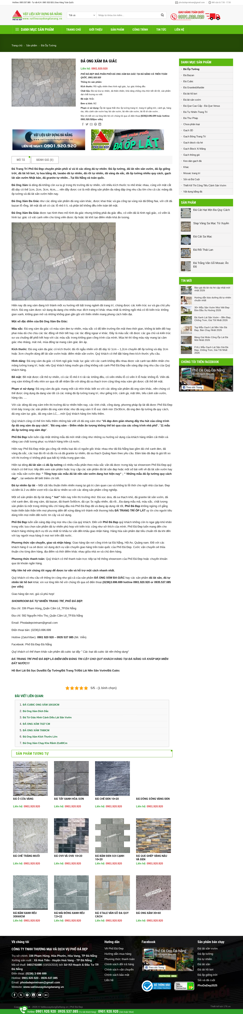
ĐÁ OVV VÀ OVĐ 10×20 (68, 855)
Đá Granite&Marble (193, 87)
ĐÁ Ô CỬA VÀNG (23, 798)
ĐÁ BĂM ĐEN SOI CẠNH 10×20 (109, 857)
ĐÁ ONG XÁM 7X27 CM (36, 723)
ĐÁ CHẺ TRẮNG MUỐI (26, 855)
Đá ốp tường (205, 953)
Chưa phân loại (191, 124)
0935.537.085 (49, 978)
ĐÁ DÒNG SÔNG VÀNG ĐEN (153, 798)
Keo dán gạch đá (192, 161)
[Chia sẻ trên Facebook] (82, 124)
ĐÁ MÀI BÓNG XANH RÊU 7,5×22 (69, 914)
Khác (186, 167)
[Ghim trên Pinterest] (95, 124)
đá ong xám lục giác (24, 413)
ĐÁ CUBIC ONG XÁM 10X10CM (41, 704)
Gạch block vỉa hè (193, 142)
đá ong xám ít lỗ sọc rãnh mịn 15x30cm (100, 409)
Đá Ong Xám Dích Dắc (35, 711)
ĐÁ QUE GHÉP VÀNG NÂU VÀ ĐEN (151, 857)
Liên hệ (179, 29)
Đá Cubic (188, 81)
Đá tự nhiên (205, 959)
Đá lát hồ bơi (190, 93)
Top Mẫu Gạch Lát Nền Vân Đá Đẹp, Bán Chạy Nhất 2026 (210, 328)
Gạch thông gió (191, 154)
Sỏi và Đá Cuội (191, 179)
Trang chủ (73, 29)
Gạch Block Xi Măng (194, 148)
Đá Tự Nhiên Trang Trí (195, 112)
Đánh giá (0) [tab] (44, 159)
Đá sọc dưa (104, 497)
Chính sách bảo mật (116, 974)
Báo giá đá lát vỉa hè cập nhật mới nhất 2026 (212, 289)
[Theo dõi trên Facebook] (15, 995)
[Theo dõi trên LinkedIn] (33, 995)
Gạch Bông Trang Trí (194, 136)
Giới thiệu (95, 29)
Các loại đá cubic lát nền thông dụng (105, 651)
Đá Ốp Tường (48, 45)
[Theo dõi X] (21, 995)
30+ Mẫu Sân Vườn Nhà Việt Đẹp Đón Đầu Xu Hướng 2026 (211, 309)
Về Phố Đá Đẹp (113, 948)
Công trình (140, 29)
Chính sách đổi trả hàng (119, 964)
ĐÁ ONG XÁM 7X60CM (36, 730)
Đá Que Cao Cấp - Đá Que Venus (201, 105)
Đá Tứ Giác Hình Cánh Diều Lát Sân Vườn (47, 717)
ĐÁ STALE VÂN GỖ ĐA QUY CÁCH (112, 914)
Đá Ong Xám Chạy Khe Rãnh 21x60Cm (45, 743)
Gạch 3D (188, 130)
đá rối (75, 349)
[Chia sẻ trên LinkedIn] (99, 124)
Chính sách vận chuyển (119, 969)
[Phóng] (16, 102)
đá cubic (66, 651)
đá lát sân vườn (37, 193)
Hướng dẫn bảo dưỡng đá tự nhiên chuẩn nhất (212, 299)
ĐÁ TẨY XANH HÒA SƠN (69, 798)
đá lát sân (35, 464)
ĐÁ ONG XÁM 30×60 (148, 913)
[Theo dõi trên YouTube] (40, 995)
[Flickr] (46, 995)
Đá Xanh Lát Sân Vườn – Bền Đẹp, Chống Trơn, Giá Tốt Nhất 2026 (212, 319)
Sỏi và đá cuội (206, 980)
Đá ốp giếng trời (207, 974)
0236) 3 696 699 (36, 973)
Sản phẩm (117, 29)
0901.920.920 (99, 68)
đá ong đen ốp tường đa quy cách (147, 409)
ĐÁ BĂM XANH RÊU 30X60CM (25, 914)
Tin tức (161, 29)
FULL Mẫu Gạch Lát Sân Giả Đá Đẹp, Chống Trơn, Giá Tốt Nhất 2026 (211, 350)
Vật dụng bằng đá (192, 191)
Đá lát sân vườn (192, 99)
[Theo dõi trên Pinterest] (27, 995)
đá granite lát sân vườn (149, 497)
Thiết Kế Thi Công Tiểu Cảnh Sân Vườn (204, 185)
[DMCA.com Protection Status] (168, 976)
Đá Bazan (188, 75)
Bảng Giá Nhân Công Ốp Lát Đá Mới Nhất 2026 (211, 338)
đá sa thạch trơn (97, 381)
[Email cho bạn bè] (91, 124)
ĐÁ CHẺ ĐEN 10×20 (107, 798)
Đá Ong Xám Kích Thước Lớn (40, 736)
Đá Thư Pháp (190, 118)
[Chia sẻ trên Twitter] (87, 124)
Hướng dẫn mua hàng (117, 953)
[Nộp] (162, 15)
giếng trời (111, 393)
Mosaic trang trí (191, 173)
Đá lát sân (204, 964)
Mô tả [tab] (21, 159)
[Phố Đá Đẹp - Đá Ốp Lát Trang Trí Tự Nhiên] (37, 15)
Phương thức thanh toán (119, 959)
